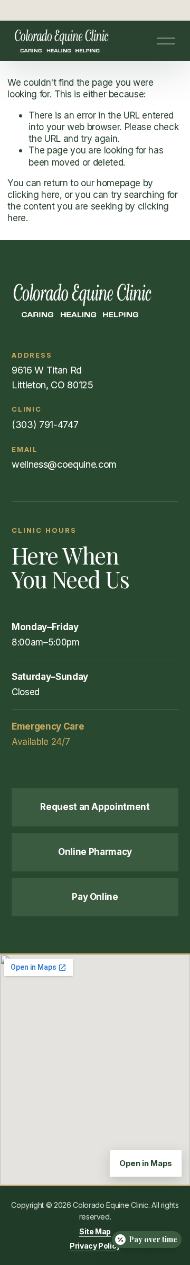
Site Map (95, 1231)
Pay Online (95, 896)
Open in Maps (145, 1163)
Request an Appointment (95, 807)
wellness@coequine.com (64, 464)
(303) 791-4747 (45, 424)
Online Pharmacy (95, 852)
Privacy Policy (95, 1245)
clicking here (33, 194)
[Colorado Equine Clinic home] (95, 300)
